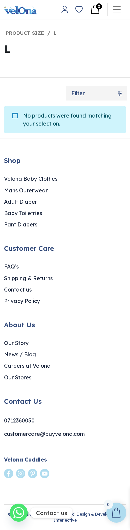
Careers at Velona (27, 365)
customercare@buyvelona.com (44, 433)
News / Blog (20, 354)
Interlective (65, 520)
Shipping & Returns (28, 278)
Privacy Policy (22, 301)
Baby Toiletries (23, 213)
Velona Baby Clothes (30, 178)
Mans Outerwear (26, 190)
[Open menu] (116, 9)
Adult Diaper (20, 201)
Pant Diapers (20, 224)
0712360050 (19, 420)
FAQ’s (11, 266)
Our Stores (17, 377)
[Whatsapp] (19, 513)
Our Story (16, 343)
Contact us (18, 289)
